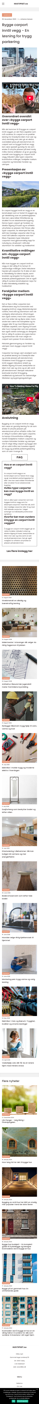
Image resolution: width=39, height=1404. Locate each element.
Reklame (19, 1383)
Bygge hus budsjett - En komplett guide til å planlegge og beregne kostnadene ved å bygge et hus (17, 1246)
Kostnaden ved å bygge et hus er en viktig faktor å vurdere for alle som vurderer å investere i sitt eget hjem (18, 1333)
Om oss (19, 1386)
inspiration (6, 595)
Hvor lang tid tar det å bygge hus (17, 1162)
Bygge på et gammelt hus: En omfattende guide (15, 1290)
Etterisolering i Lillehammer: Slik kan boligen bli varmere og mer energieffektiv (18, 854)
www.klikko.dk (21, 1367)
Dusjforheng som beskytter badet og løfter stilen (19, 810)
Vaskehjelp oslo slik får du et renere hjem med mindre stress (18, 1064)
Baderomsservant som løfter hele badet (17, 897)
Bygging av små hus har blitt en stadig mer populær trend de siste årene (19, 1203)
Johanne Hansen (26, 19)
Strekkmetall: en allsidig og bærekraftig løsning (14, 602)
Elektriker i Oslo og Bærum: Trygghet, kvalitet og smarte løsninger (18, 1022)
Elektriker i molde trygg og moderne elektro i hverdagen (18, 769)
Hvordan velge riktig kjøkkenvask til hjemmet (18, 939)
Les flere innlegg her (19, 551)
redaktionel (7, 15)
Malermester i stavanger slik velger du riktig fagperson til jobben (19, 643)
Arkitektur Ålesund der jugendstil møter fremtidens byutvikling (16, 685)
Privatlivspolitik (22, 1401)
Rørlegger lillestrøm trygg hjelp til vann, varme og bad (19, 727)
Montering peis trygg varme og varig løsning (18, 980)
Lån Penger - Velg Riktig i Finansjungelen (13, 1121)
